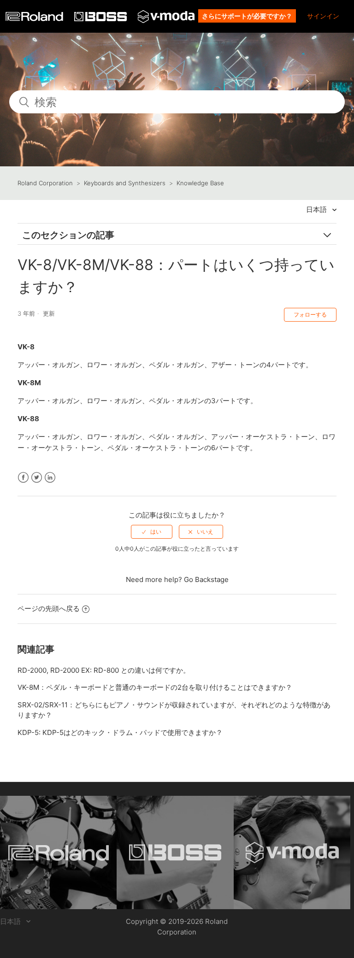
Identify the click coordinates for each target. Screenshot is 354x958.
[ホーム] (35, 18)
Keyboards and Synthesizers (124, 183)
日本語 (317, 209)
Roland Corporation (45, 183)
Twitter (36, 477)
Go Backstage (206, 579)
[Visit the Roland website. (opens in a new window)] (58, 852)
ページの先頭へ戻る (49, 608)
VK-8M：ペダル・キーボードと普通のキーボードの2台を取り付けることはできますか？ (155, 687)
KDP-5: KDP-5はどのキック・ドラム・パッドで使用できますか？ (120, 732)
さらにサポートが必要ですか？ (247, 16)
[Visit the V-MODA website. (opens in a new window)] (292, 852)
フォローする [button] (310, 314)
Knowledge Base (200, 183)
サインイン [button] (323, 16)
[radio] (151, 532)
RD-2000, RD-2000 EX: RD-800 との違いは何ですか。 (104, 670)
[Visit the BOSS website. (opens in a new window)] (175, 852)
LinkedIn (50, 477)
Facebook (23, 477)
